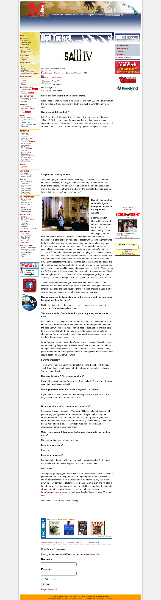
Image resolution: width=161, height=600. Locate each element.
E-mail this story (47, 73)
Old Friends (25, 147)
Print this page (59, 73)
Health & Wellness (27, 100)
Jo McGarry (25, 239)
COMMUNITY (25, 63)
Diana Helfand (26, 233)
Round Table (25, 49)
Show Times (25, 168)
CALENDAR (24, 56)
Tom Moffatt (25, 242)
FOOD (22, 115)
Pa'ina (23, 149)
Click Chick (25, 135)
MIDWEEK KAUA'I (71, 15)
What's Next (25, 161)
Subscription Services (29, 228)
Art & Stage (25, 173)
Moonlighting (25, 145)
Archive (23, 216)
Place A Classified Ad (28, 247)
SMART (24, 110)
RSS (85, 73)
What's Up (24, 58)
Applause (24, 133)
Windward (24, 70)
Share (60, 77)
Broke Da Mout (26, 117)
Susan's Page (26, 154)
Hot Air (23, 201)
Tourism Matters (26, 211)
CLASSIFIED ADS (26, 245)
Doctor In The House (28, 98)
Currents (24, 136)
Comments (70, 73)
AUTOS (87, 15)
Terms (50, 598)
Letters (23, 82)
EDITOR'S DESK (26, 77)
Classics (24, 79)
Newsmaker (25, 44)
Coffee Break (26, 185)
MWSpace (24, 109)
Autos (23, 256)
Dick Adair (24, 187)
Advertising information (123, 57)
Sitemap (24, 226)
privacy (93, 598)
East (22, 66)
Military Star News (27, 72)
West (23, 68)
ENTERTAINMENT (26, 87)
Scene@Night (26, 89)
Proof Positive (26, 152)
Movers (23, 53)
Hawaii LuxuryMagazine (128, 208)
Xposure (24, 93)
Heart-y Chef (25, 122)
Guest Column (26, 140)
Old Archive (25, 218)
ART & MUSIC (25, 171)
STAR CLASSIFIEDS (97, 15)
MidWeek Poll (26, 143)
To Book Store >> (104, 536)
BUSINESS (24, 47)
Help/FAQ (24, 223)
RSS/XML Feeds (27, 225)
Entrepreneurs (26, 51)
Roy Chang (25, 192)
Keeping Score (26, 202)
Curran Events (26, 199)
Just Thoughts (26, 188)
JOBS (82, 15)
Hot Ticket (24, 166)
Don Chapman (26, 235)
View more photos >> (128, 237)
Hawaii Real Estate (28, 251)
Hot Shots (24, 142)
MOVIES (23, 164)
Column (24, 80)
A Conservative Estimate (26, 182)
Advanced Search (27, 220)
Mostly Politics (26, 190)
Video (23, 91)
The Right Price (26, 194)
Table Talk (24, 126)
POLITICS (24, 180)
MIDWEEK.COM (57, 15)
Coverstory (25, 40)
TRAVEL (23, 207)
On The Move (26, 204)
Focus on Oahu (26, 73)
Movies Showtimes (51, 77)
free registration (93, 554)
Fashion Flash (26, 107)
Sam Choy (25, 240)
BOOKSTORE (25, 231)
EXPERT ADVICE (26, 96)
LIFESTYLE (24, 131)
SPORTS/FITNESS (27, 197)
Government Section (28, 249)
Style (23, 112)
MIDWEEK (24, 38)
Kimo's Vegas (26, 209)
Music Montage (26, 175)
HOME (22, 36)
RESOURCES (25, 214)
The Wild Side (26, 157)
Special (23, 84)
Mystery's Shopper (27, 156)
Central (23, 65)
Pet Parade (25, 150)
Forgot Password (49, 589)
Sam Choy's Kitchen (28, 124)
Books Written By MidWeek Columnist (61, 519)
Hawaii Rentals (26, 252)
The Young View (27, 159)
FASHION (23, 105)
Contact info (25, 221)
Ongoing (24, 59)
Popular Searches (127, 253)
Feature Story (26, 42)
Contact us (109, 598)
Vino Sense (25, 128)
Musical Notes (26, 176)
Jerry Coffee (25, 237)
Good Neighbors (27, 138)
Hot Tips (24, 101)
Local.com (131, 254)
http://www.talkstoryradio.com (54, 492)
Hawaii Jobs (25, 254)
